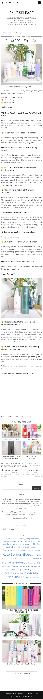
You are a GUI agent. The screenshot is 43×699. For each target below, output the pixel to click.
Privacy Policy (32, 693)
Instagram (16, 514)
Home (4, 33)
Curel (6, 463)
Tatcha (7, 573)
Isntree (17, 463)
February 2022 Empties (32, 457)
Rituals (16, 466)
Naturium (16, 562)
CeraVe (36, 539)
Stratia (5, 570)
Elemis (11, 463)
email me (33, 514)
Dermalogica (12, 544)
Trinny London (14, 576)
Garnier (7, 550)
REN (20, 566)
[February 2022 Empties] (31, 448)
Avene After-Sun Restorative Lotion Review (10, 473)
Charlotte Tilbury (9, 541)
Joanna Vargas (26, 463)
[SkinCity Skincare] (11, 431)
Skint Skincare (21, 12)
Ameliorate (16, 539)
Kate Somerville (15, 554)
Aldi (5, 539)
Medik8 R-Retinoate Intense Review (11, 457)
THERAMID (23, 466)
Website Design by (21, 696)
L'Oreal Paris (15, 465)
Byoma (31, 539)
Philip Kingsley (7, 466)
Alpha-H (9, 539)
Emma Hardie (24, 547)
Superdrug (26, 570)
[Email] (18, 3)
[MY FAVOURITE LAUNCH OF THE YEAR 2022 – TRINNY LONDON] (21, 597)
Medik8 (37, 558)
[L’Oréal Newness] (31, 431)
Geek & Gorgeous (18, 550)
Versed (27, 577)
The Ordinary (31, 573)
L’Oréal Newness (31, 439)
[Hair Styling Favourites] (21, 625)
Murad (23, 465)
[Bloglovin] (14, 3)
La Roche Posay (14, 559)
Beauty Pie (24, 539)
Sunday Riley (14, 569)
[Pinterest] (10, 3)
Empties (26, 36)
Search (21, 484)
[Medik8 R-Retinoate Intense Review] (11, 448)
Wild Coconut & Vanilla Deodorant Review (32, 473)
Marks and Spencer (26, 559)
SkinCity (26, 566)
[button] (40, 2)
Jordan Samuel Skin (33, 550)
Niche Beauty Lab (33, 465)
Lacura (4, 559)
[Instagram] (6, 3)
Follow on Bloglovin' (22, 673)
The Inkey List (17, 573)
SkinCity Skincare (11, 439)
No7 (39, 563)
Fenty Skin (33, 547)
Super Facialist (36, 570)
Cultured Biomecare (28, 541)
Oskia (4, 566)
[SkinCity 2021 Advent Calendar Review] (21, 651)
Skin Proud (36, 566)
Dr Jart (31, 544)
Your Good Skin (34, 577)
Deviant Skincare (23, 544)
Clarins (19, 541)
